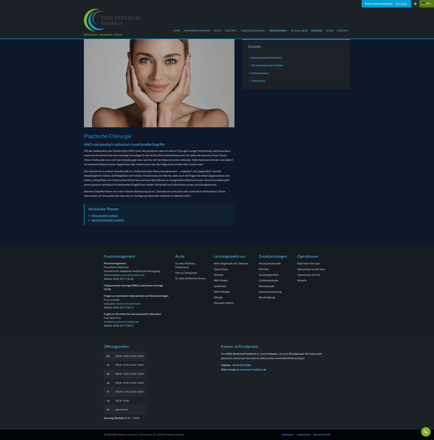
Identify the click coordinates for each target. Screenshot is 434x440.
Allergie (218, 297)
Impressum (288, 434)
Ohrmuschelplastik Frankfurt (267, 65)
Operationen (277, 30)
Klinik (330, 30)
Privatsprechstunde (197, 30)
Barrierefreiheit (322, 434)
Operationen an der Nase (311, 269)
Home (176, 30)
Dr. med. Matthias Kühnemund (185, 265)
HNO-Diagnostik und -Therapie (231, 263)
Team (217, 30)
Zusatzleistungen (252, 30)
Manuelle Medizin (224, 302)
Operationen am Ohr (308, 274)
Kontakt (342, 30)
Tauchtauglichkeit (269, 274)
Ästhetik (316, 30)
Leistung (230, 30)
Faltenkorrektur (260, 73)
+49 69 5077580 (241, 365)
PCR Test (264, 269)
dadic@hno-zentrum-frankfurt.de (122, 303)
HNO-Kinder (221, 280)
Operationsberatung (270, 291)
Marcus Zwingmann (186, 272)
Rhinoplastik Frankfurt (105, 215)
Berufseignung (267, 297)
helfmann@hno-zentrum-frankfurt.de (124, 274)
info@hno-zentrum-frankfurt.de (247, 369)
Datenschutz (303, 434)
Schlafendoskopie (268, 280)
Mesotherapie (266, 286)
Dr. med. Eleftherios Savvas (190, 278)
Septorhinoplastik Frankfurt (108, 220)
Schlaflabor (299, 30)
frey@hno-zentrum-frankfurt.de (121, 321)
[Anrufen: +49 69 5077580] (426, 432)
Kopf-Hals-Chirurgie (308, 263)
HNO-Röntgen (222, 291)
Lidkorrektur (258, 80)
